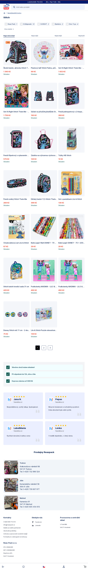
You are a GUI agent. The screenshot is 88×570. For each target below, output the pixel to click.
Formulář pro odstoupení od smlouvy (15, 537)
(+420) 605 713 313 (9, 522)
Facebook (38, 522)
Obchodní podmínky (9, 531)
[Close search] (82, 7)
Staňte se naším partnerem (12, 528)
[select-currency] (44, 566)
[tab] (9, 36)
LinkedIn (38, 525)
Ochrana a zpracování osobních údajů (15, 534)
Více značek (8, 29)
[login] (64, 566)
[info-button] (23, 566)
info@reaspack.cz (9, 525)
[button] (16, 60)
